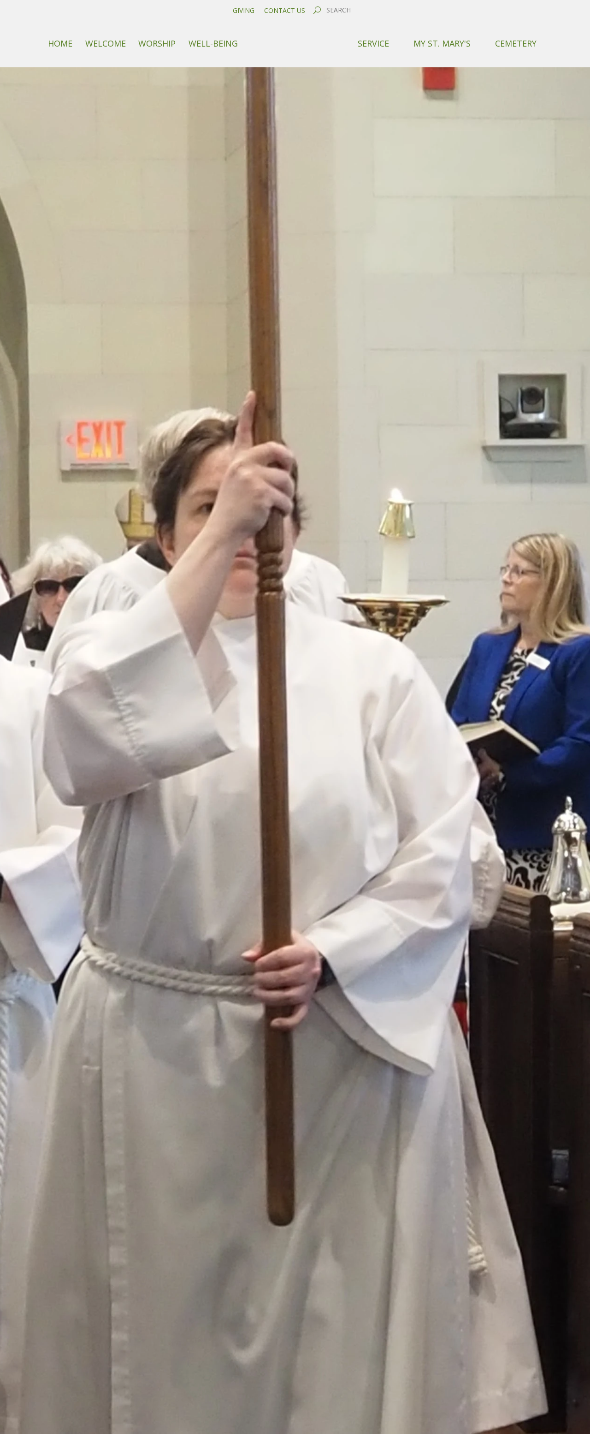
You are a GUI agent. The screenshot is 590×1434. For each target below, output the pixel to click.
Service (373, 43)
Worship (157, 43)
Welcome (105, 43)
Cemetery (516, 43)
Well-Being (213, 43)
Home (60, 43)
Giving (243, 10)
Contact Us (284, 10)
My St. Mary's (442, 43)
